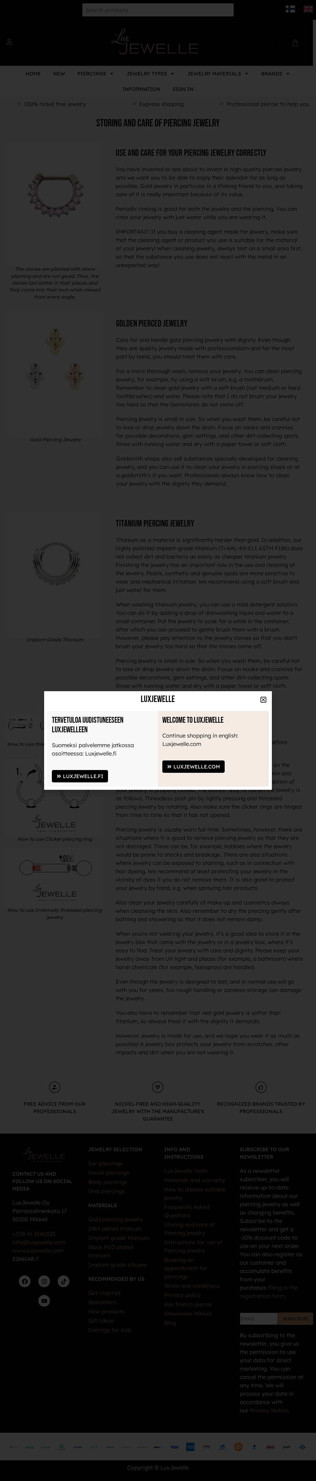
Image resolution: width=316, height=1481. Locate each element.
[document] (158, 740)
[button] (263, 699)
